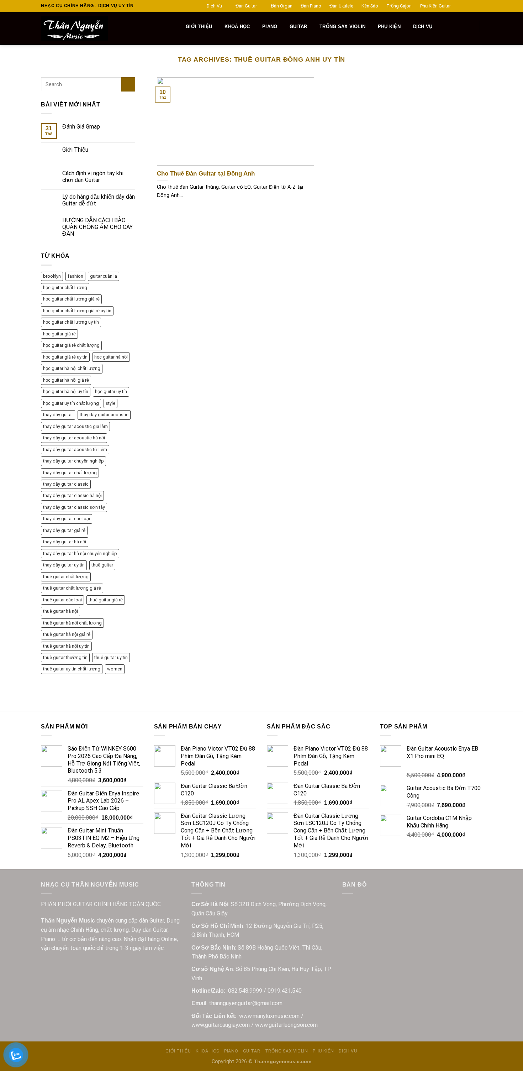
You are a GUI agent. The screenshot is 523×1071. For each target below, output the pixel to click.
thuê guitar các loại (62, 599)
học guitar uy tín (111, 391)
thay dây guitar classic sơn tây (74, 507)
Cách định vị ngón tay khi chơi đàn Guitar (92, 176)
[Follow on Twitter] (472, 6)
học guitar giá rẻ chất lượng (71, 345)
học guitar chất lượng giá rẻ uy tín (77, 310)
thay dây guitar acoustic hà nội (74, 437)
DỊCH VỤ (423, 26)
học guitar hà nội (111, 357)
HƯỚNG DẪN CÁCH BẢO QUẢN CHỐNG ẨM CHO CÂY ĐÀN (97, 227)
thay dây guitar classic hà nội (72, 495)
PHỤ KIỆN (389, 26)
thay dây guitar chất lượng (70, 472)
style (110, 403)
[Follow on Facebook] (458, 6)
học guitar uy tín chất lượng (71, 403)
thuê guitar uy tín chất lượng (71, 669)
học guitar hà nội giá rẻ (66, 380)
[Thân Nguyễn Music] (100, 28)
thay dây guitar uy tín (64, 565)
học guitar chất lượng (65, 287)
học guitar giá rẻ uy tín (65, 357)
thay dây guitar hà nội (64, 541)
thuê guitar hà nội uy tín (66, 646)
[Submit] (128, 84)
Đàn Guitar (246, 6)
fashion (75, 276)
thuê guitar (102, 565)
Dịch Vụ (214, 6)
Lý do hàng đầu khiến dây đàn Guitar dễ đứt (98, 200)
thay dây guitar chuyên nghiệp (73, 461)
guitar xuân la (103, 276)
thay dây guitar (58, 414)
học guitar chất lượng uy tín (71, 322)
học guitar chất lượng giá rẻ (71, 299)
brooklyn (52, 276)
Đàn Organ (281, 6)
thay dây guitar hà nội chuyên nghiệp (80, 553)
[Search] (176, 26)
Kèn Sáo (369, 6)
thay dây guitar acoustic (104, 414)
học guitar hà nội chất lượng (71, 368)
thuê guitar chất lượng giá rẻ (72, 588)
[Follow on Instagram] (465, 6)
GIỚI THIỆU (199, 26)
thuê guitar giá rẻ (106, 599)
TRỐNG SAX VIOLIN (342, 26)
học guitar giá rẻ (59, 333)
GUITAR (298, 26)
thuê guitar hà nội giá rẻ (66, 634)
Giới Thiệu (75, 149)
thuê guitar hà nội (60, 611)
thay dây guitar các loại (66, 518)
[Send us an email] (478, 6)
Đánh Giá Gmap (81, 126)
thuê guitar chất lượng (66, 576)
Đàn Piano (311, 6)
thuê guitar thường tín (65, 657)
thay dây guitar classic (66, 484)
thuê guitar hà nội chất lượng (72, 623)
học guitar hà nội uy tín (65, 391)
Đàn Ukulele (341, 6)
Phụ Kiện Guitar (435, 6)
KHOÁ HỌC (237, 26)
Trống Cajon (399, 6)
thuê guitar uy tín (111, 657)
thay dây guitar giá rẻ (64, 530)
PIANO (269, 26)
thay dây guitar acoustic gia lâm (75, 426)
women (114, 669)
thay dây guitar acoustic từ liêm (75, 449)
